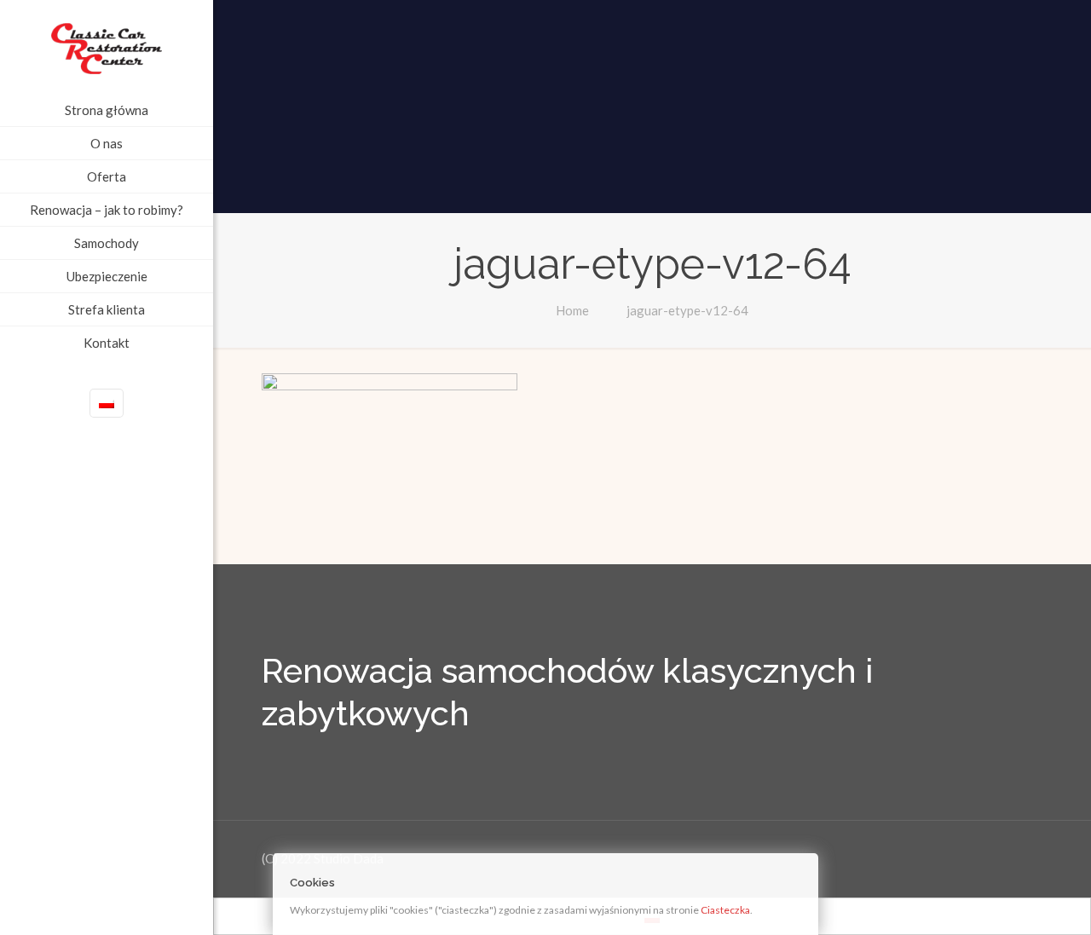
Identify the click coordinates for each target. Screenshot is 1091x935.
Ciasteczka (725, 909)
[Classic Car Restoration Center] (106, 47)
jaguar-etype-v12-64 (687, 310)
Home (572, 310)
